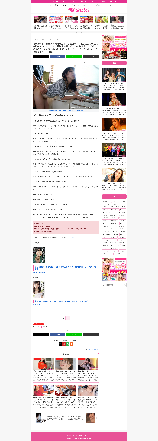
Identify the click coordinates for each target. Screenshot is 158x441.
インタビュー (38, 326)
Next (126, 23)
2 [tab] (79, 32)
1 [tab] (76, 32)
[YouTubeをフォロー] (64, 344)
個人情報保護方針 (77, 435)
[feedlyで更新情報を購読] (67, 344)
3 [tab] (81, 32)
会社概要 (69, 435)
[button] (91, 56)
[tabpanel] (40, 22)
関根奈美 (45, 326)
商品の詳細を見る (39, 272)
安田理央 (72, 238)
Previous (32, 23)
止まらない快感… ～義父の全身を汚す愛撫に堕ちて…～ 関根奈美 (62, 301)
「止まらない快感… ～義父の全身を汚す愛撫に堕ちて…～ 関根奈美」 (66, 110)
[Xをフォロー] (60, 344)
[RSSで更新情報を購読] (71, 344)
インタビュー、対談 (39, 323)
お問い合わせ (87, 435)
